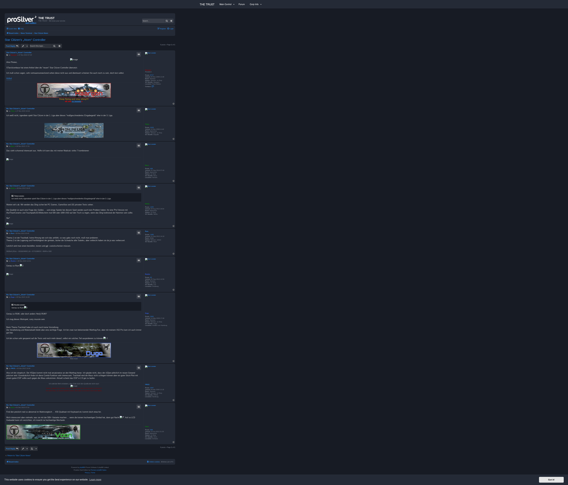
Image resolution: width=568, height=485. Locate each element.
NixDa (147, 204)
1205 (152, 207)
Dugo (147, 313)
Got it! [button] (551, 479)
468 (151, 168)
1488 (152, 234)
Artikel (9, 78)
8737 (152, 75)
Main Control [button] (225, 4)
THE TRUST (207, 4)
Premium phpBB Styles (98, 470)
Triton (147, 124)
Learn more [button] (95, 479)
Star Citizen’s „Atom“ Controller (25, 39)
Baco (147, 165)
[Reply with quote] (139, 54)
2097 (152, 388)
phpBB (82, 467)
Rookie (147, 274)
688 (151, 430)
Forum (241, 4)
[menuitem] (21, 28)
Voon (147, 426)
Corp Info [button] (254, 4)
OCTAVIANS (76, 101)
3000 (152, 316)
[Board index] (22, 19)
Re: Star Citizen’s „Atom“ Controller (20, 108)
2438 (152, 127)
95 (151, 277)
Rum (146, 231)
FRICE (147, 384)
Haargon (148, 70)
